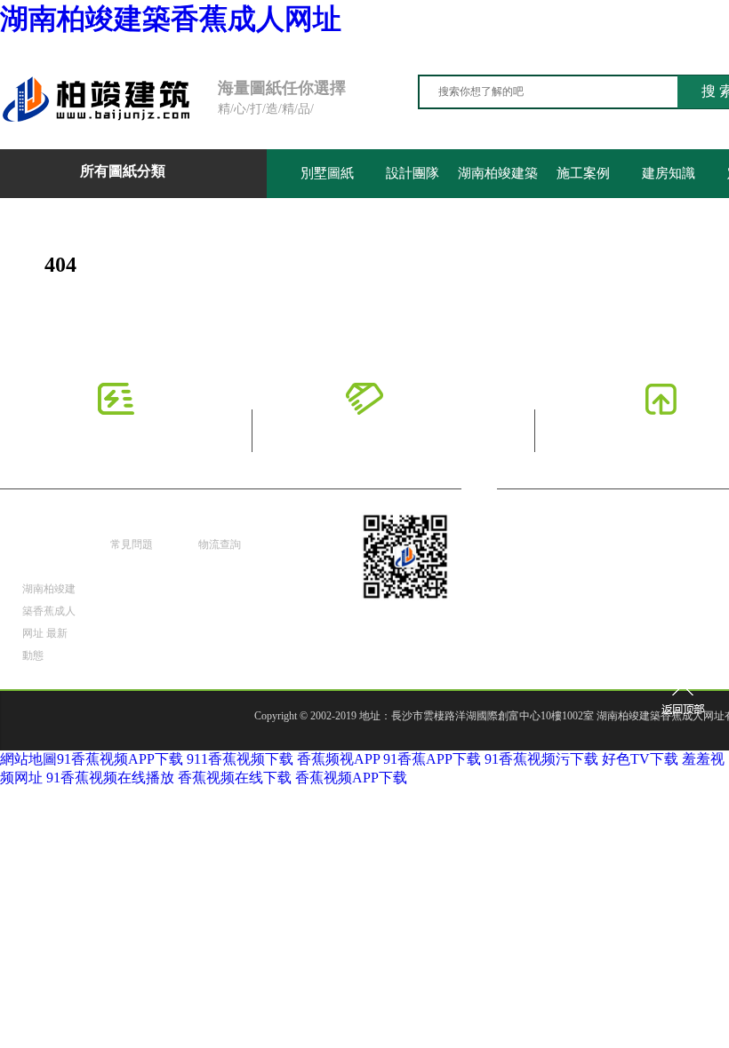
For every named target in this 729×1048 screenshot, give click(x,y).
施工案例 (583, 173)
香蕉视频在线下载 (235, 777)
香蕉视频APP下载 (351, 777)
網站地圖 (28, 758)
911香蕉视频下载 (240, 758)
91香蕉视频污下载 (541, 758)
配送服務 (223, 522)
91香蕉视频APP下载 (120, 758)
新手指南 (135, 522)
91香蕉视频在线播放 (110, 777)
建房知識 (668, 173)
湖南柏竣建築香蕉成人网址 (170, 19)
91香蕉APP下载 (432, 758)
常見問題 (131, 544)
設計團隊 (412, 173)
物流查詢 (219, 544)
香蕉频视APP (338, 758)
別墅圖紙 (327, 173)
